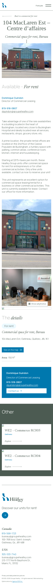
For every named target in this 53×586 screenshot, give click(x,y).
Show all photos (38, 303)
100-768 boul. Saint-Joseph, (16, 539)
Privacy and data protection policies (13, 575)
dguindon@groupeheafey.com (17, 111)
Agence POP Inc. (17, 581)
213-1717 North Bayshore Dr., (16, 560)
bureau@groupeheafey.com (16, 536)
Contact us (13, 390)
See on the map (11, 349)
